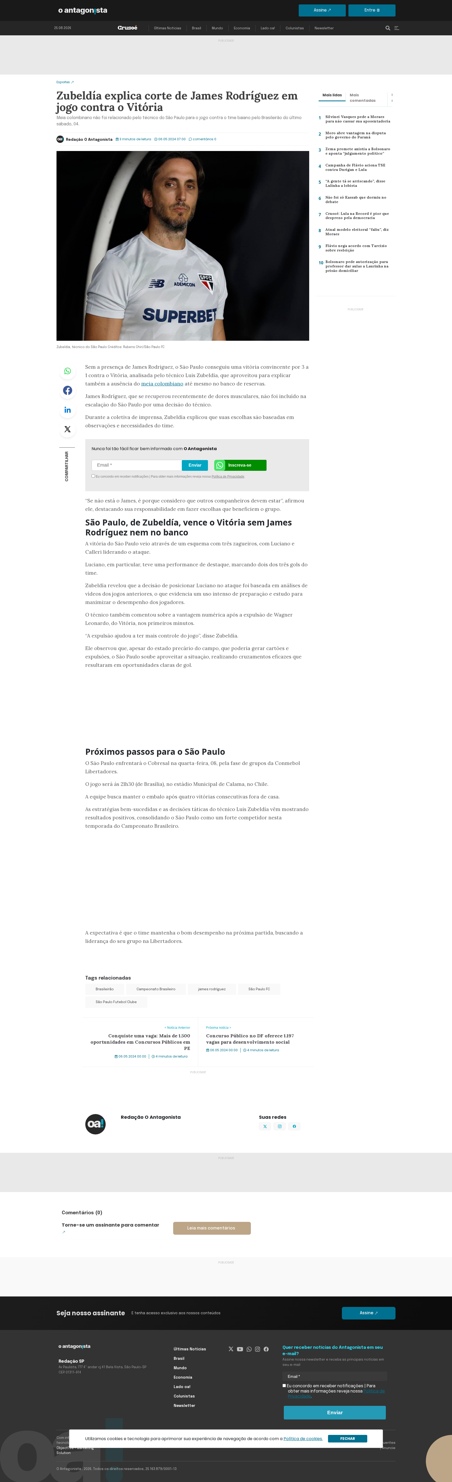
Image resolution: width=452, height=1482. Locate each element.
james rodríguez (212, 989)
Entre (370, 10)
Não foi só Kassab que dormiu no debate (355, 200)
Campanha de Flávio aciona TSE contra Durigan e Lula (353, 168)
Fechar (347, 1438)
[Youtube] (240, 1349)
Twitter (67, 429)
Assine (320, 10)
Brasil (196, 28)
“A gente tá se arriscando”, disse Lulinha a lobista (354, 184)
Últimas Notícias (167, 28)
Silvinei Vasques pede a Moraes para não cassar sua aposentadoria (358, 120)
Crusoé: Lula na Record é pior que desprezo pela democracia (355, 217)
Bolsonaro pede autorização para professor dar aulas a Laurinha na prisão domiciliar (355, 267)
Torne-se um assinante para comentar (110, 1225)
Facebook (67, 390)
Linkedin (67, 409)
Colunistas (295, 28)
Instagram (285, 1126)
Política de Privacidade (228, 476)
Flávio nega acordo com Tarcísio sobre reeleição (354, 249)
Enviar (195, 465)
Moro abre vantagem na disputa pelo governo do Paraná (354, 136)
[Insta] (257, 1349)
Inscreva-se (239, 465)
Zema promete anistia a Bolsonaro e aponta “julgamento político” (358, 152)
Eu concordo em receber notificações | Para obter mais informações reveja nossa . (139, 476)
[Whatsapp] (249, 1349)
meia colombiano (162, 384)
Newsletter (324, 28)
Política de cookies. (303, 1439)
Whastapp (67, 371)
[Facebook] (266, 1349)
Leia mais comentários (211, 1228)
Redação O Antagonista (89, 140)
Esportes (63, 82)
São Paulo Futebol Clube (116, 1002)
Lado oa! (268, 28)
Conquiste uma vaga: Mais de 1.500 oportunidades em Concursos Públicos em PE (136, 1024)
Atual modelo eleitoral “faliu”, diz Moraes (354, 233)
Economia (242, 28)
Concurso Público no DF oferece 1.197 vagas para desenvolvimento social (247, 1024)
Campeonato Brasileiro (156, 989)
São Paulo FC (259, 989)
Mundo (217, 28)
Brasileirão (105, 989)
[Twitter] (231, 1349)
